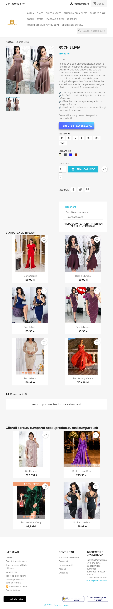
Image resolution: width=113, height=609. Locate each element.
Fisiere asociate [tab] (74, 217)
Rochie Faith (30, 327)
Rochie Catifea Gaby (31, 522)
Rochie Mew (30, 378)
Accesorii (72, 19)
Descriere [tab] (70, 206)
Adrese (62, 568)
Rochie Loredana (81, 522)
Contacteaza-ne (15, 3)
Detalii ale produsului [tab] (77, 212)
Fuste (40, 13)
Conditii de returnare (16, 561)
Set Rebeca (31, 471)
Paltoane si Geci (55, 19)
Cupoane (63, 572)
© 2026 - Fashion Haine (56, 605)
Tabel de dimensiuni (76, 125)
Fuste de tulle (97, 13)
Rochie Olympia (83, 275)
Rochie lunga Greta (83, 378)
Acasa (30, 13)
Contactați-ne (13, 590)
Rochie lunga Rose (82, 471)
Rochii (30, 19)
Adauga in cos (83, 169)
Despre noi (11, 572)
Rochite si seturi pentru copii (43, 25)
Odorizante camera (72, 25)
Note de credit (66, 565)
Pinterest (87, 189)
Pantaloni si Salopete (75, 13)
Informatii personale (69, 557)
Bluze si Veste (53, 13)
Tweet (80, 189)
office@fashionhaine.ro (98, 580)
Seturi (40, 19)
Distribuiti (73, 189)
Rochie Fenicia (83, 327)
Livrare (9, 557)
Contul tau (66, 552)
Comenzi (63, 561)
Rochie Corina (30, 275)
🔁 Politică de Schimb (16, 586)
